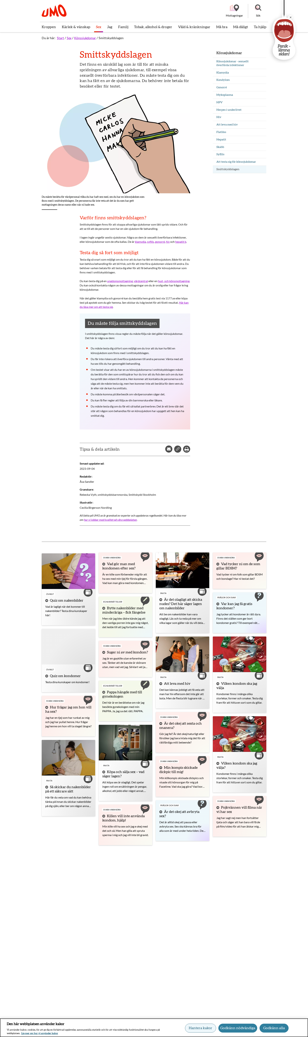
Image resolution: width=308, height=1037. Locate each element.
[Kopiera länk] (177, 449)
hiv (168, 241)
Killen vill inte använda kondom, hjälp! (123, 818)
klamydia (140, 241)
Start (60, 38)
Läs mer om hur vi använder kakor (39, 1033)
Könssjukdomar (85, 38)
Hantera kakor (200, 1028)
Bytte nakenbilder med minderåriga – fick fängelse (123, 610)
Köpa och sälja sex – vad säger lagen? (123, 774)
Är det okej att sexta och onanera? (180, 726)
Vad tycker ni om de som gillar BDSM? (238, 566)
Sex (69, 38)
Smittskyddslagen (111, 38)
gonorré (160, 241)
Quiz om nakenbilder (66, 600)
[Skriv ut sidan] (186, 449)
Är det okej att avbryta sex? (179, 814)
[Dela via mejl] (168, 449)
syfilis (150, 241)
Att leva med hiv (177, 683)
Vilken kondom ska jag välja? (236, 765)
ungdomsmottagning (120, 281)
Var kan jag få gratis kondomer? (234, 606)
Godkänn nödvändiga (237, 1028)
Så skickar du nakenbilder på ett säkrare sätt (68, 789)
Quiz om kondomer (65, 676)
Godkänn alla (274, 1028)
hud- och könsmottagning (173, 281)
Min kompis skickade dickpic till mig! (178, 770)
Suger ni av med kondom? (127, 652)
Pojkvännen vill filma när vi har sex (239, 810)
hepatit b (180, 241)
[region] (154, 1027)
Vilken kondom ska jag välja (236, 686)
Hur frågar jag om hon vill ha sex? (68, 709)
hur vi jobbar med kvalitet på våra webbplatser (110, 519)
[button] (258, 11)
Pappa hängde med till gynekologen (122, 694)
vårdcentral (141, 281)
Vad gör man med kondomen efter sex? (118, 566)
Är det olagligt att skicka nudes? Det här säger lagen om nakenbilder (180, 604)
